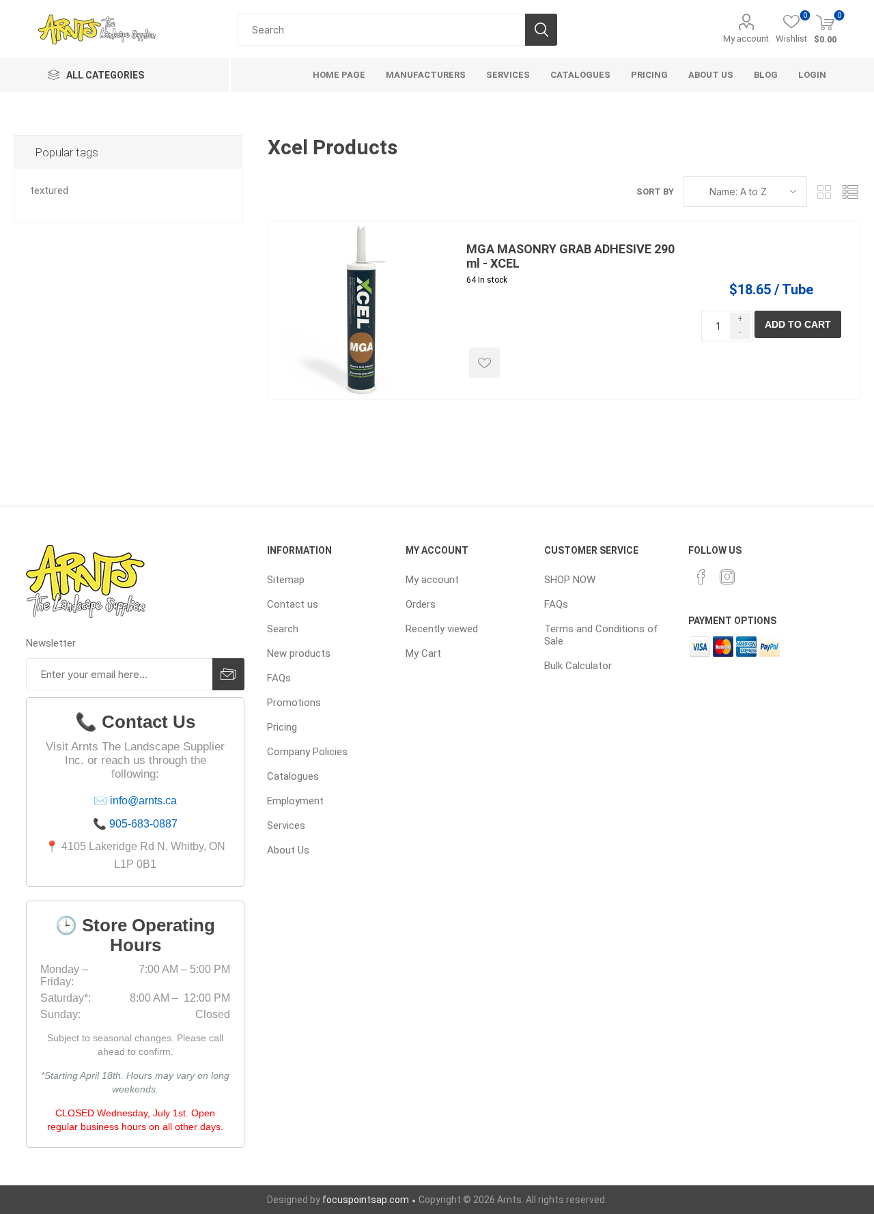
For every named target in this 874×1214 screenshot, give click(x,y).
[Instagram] (727, 577)
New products (298, 653)
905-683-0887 (143, 824)
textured (49, 191)
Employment (295, 801)
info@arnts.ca (143, 800)
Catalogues (293, 776)
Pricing (282, 727)
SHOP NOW (569, 580)
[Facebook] (701, 577)
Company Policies (307, 752)
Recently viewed (442, 629)
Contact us (292, 604)
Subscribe (228, 674)
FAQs (279, 678)
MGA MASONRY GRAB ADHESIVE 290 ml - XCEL (570, 256)
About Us (288, 850)
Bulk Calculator (578, 666)
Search (541, 30)
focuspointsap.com (365, 1199)
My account (746, 38)
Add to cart (798, 324)
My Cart (423, 653)
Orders (421, 604)
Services (286, 825)
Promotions (294, 702)
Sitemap (286, 580)
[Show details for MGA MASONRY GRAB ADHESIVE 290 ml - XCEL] (357, 310)
